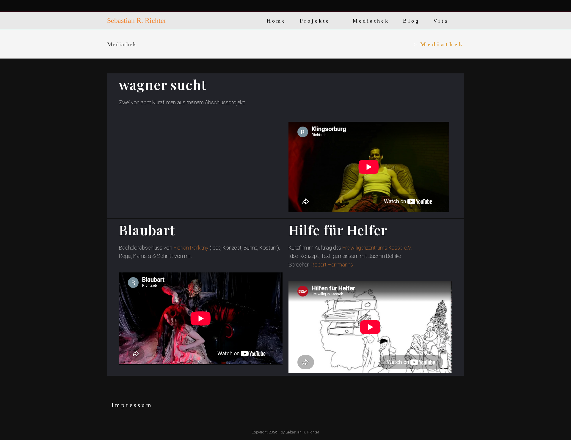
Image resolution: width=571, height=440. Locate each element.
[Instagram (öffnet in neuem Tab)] (135, 6)
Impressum (132, 405)
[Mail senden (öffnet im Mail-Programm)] (152, 6)
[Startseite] (408, 44)
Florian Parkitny (190, 248)
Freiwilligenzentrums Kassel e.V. (377, 248)
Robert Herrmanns (332, 264)
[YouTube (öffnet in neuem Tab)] (143, 6)
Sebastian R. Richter (136, 20)
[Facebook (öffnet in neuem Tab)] (127, 6)
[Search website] (461, 21)
